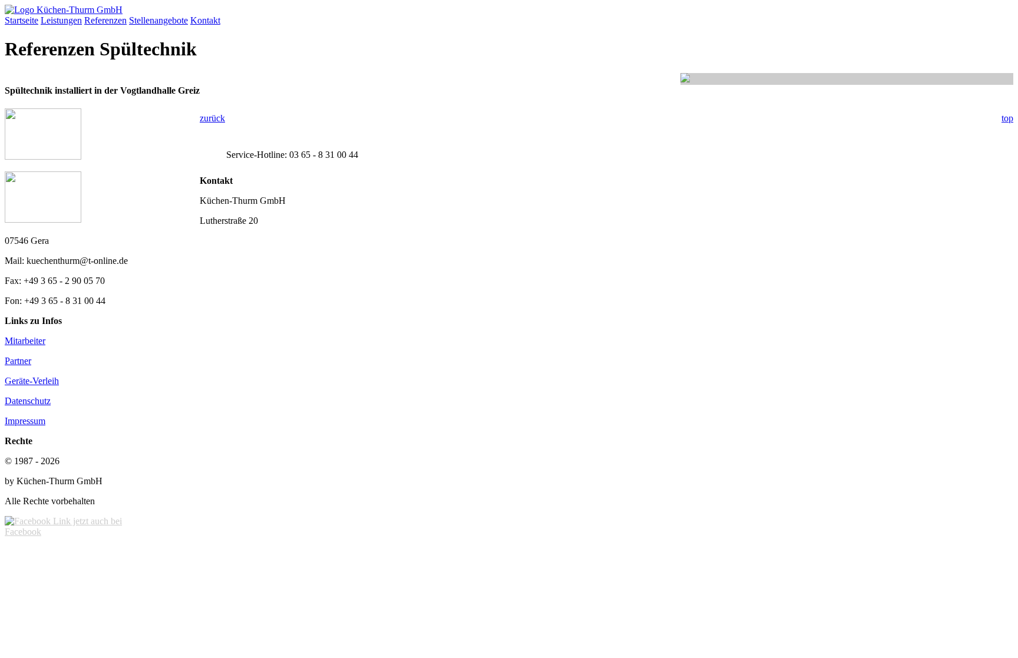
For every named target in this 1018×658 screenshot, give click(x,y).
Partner (18, 361)
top (1007, 118)
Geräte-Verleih (32, 381)
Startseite (21, 20)
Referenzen (105, 20)
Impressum (25, 421)
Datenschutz (28, 401)
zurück (212, 118)
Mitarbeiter (25, 341)
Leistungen (61, 20)
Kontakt (205, 20)
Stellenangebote (158, 20)
